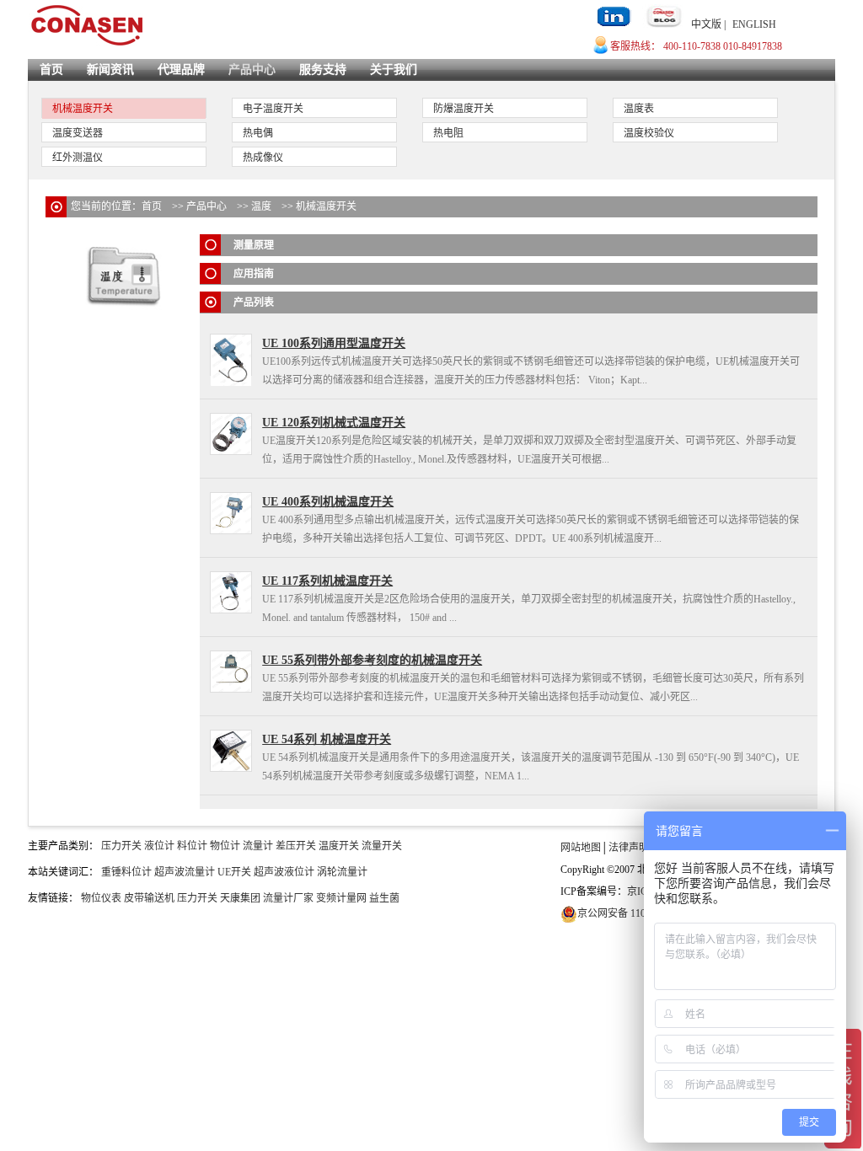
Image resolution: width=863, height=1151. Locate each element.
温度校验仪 (649, 133)
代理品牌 (181, 69)
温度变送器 (77, 133)
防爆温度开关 (463, 109)
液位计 (159, 846)
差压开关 (296, 846)
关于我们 (393, 69)
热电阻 (448, 133)
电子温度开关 (273, 109)
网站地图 (580, 848)
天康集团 (240, 898)
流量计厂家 (288, 898)
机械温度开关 (82, 109)
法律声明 (628, 848)
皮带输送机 (149, 898)
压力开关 (121, 846)
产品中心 (252, 69)
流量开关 (382, 846)
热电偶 (258, 133)
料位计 (192, 846)
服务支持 (322, 69)
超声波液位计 (284, 872)
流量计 (258, 846)
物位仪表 (101, 898)
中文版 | (708, 24)
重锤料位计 (126, 872)
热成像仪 (263, 157)
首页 (51, 69)
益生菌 (384, 898)
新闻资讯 (110, 69)
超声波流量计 (184, 872)
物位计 (225, 846)
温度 (261, 206)
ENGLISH (754, 24)
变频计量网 (341, 898)
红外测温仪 (77, 157)
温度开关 (339, 846)
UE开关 (234, 872)
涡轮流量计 (342, 872)
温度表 (639, 109)
